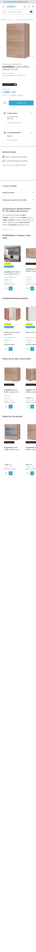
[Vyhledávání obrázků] (31, 11)
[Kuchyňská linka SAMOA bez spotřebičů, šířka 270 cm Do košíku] (10, 288)
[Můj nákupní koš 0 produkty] (33, 6)
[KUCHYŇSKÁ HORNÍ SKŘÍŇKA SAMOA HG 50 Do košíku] (10, 473)
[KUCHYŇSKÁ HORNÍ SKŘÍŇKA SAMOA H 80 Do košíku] (32, 288)
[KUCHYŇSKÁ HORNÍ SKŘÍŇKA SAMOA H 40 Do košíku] (32, 473)
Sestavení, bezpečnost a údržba (14, 200)
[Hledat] (4, 11)
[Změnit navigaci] (3, 6)
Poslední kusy (8, 84)
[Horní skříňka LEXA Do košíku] (32, 349)
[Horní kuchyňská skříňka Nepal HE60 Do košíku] (10, 349)
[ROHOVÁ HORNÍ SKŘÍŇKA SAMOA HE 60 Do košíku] (32, 406)
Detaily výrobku (8, 193)
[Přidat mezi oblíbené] (4, 103)
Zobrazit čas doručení (14, 123)
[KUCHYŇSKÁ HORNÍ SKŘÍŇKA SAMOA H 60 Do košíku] (10, 406)
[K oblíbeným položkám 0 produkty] (29, 6)
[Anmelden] (25, 6)
